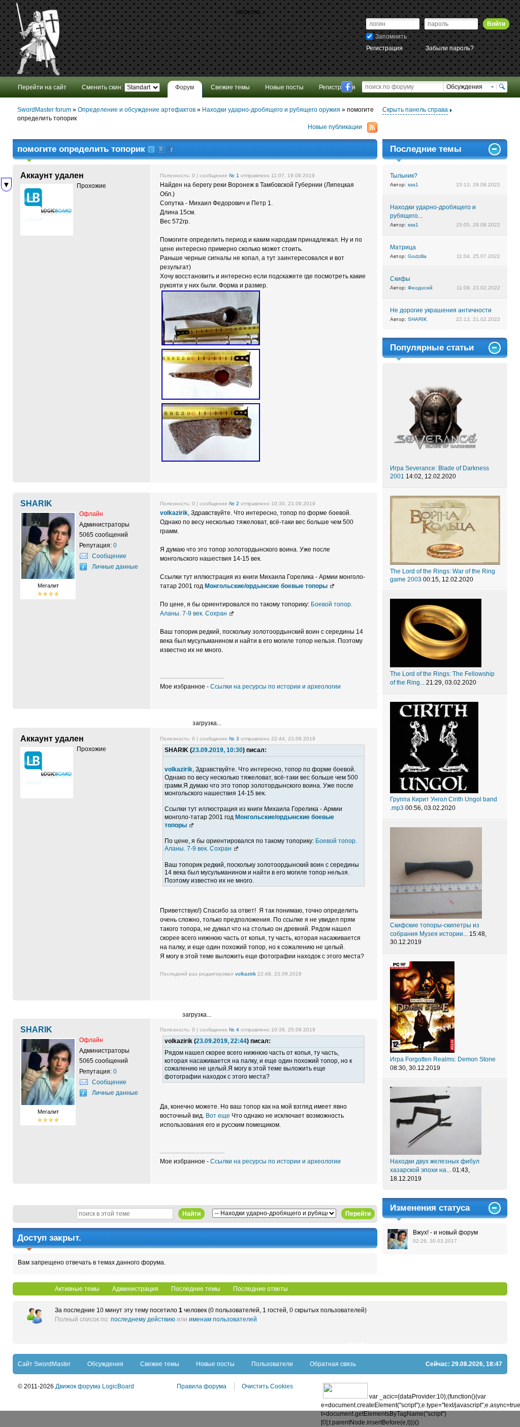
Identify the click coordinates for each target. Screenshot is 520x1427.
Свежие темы (159, 1364)
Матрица (403, 247)
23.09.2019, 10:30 (217, 750)
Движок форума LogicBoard (94, 1386)
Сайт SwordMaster (44, 1364)
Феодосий (420, 287)
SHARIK (417, 319)
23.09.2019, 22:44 (221, 1041)
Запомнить (391, 36)
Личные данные (115, 566)
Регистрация (384, 48)
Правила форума (201, 1386)
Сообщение (109, 556)
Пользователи (272, 1364)
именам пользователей (223, 1319)
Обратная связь (333, 1364)
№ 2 (234, 503)
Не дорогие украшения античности (441, 310)
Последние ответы (260, 1288)
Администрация (135, 1288)
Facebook (346, 86)
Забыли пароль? (450, 48)
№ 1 (234, 175)
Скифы (400, 278)
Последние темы (195, 1288)
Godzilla (417, 256)
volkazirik (174, 512)
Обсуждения (105, 1364)
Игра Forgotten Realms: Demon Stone (443, 1059)
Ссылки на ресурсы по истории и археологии (275, 686)
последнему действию (143, 1319)
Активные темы (77, 1288)
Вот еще (218, 1115)
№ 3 (234, 738)
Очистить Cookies (267, 1386)
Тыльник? (403, 175)
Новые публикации (335, 127)
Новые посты (215, 1364)
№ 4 (234, 1029)
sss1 (413, 184)
